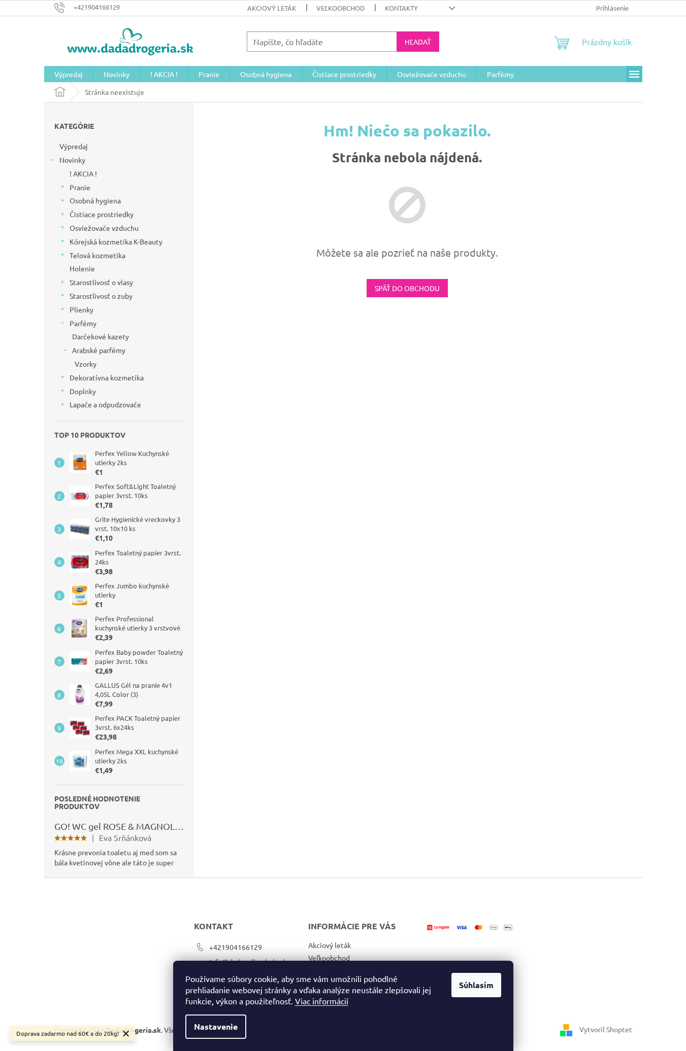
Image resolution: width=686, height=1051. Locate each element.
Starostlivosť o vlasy (101, 282)
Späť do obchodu (407, 288)
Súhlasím (476, 984)
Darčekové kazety (100, 336)
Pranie (80, 187)
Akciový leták (271, 8)
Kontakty (401, 8)
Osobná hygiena (95, 200)
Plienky (81, 309)
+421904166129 (235, 947)
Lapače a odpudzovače (105, 404)
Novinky (72, 159)
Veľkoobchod (340, 8)
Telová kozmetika (97, 255)
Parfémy (83, 323)
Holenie (82, 268)
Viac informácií (321, 1001)
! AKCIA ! (83, 173)
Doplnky (83, 391)
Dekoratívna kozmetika (107, 377)
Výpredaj (73, 146)
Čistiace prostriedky (102, 214)
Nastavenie (216, 1026)
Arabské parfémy (98, 350)
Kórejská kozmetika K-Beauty (116, 241)
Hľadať (418, 41)
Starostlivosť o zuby (101, 295)
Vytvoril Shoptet (605, 1029)
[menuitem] (68, 74)
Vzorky (85, 363)
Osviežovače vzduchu (104, 227)
